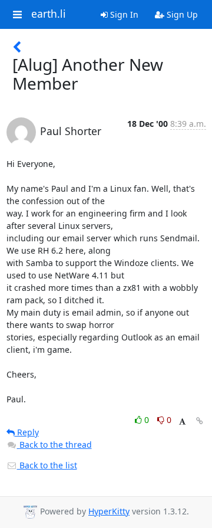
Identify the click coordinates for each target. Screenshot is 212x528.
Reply (27, 432)
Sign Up (181, 14)
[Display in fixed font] (182, 421)
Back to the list (47, 465)
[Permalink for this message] (199, 421)
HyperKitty (109, 511)
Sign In (123, 14)
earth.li (48, 14)
